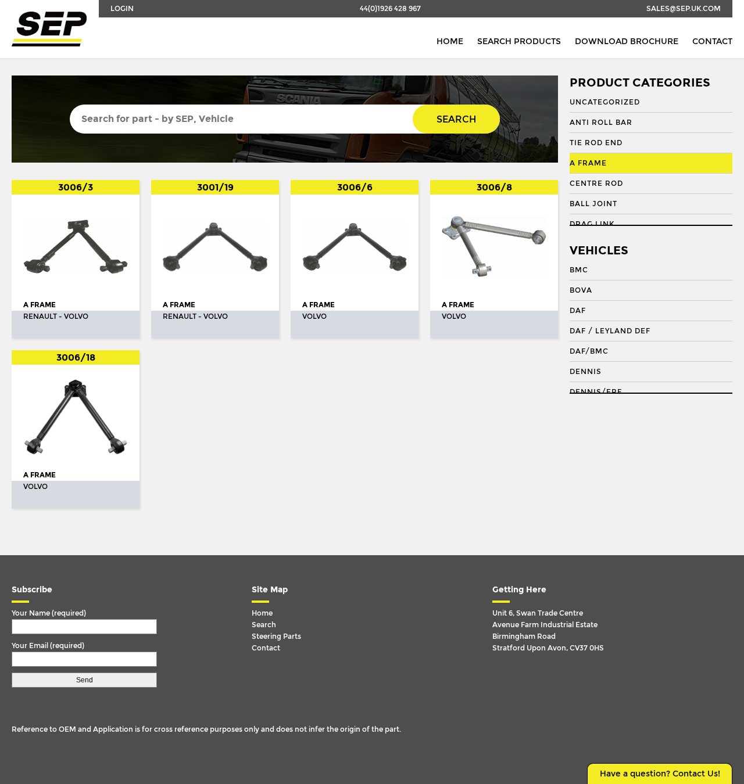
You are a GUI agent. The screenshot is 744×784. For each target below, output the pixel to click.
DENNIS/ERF (596, 392)
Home (450, 41)
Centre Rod (596, 183)
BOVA (581, 290)
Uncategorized (605, 102)
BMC (579, 270)
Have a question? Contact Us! (660, 774)
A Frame (588, 163)
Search (456, 119)
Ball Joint (593, 204)
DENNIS (586, 372)
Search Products (519, 41)
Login (122, 9)
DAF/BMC (589, 351)
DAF (578, 311)
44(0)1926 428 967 (390, 9)
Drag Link (592, 224)
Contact (712, 41)
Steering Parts (276, 636)
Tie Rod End (596, 143)
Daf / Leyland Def (610, 331)
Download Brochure (626, 41)
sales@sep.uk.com (683, 9)
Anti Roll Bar (601, 122)
